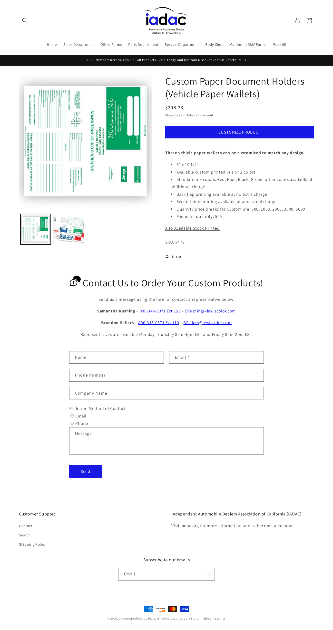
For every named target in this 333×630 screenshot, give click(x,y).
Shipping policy (215, 618)
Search (25, 535)
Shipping (171, 115)
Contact (25, 525)
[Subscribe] (209, 574)
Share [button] (176, 255)
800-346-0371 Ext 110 (158, 322)
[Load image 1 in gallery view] (35, 229)
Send (85, 471)
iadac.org (190, 525)
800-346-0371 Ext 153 (160, 311)
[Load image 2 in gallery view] (68, 229)
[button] (25, 20)
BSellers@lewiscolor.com (207, 322)
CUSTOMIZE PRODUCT (239, 132)
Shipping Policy (32, 544)
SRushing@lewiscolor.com (210, 311)
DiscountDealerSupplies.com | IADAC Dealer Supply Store (158, 618)
